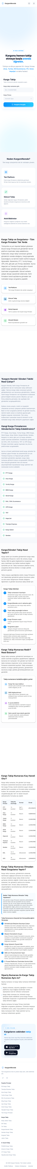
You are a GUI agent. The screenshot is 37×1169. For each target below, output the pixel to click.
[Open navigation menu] (34, 3)
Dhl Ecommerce (20, 69)
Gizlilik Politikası (8, 1166)
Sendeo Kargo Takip (7, 1132)
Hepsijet (12, 71)
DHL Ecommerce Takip (7, 1098)
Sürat (32, 69)
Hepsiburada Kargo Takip (8, 1155)
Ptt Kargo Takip (5, 1086)
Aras (5, 69)
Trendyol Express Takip (8, 1089)
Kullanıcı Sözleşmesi (20, 1166)
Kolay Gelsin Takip (6, 1120)
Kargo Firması (7, 95)
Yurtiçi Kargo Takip (6, 1095)
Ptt (27, 69)
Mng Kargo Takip (6, 1101)
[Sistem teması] (29, 3)
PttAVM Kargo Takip (7, 1146)
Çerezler (30, 1166)
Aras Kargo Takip (6, 1092)
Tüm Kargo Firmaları (7, 1112)
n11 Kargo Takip (5, 1152)
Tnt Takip (4, 1126)
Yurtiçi (10, 69)
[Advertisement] (18, 27)
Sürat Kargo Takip (6, 1107)
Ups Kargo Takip (6, 1104)
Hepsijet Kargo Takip (7, 1110)
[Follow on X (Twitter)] (2, 1077)
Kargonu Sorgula (19, 104)
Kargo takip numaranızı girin (11, 86)
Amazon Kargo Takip (7, 1149)
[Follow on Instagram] (7, 1077)
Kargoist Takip (5, 1135)
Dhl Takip (4, 1123)
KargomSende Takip (7, 1129)
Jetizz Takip (4, 1138)
